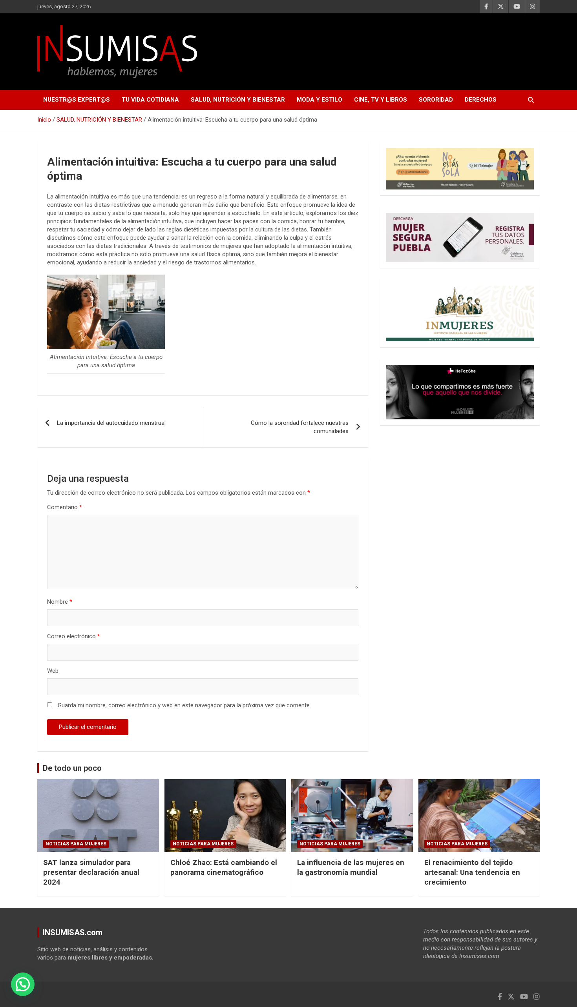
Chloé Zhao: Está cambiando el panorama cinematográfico (223, 867)
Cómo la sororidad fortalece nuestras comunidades (300, 427)
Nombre (59, 601)
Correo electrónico (73, 636)
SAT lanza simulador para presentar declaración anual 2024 (91, 872)
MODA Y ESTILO (319, 99)
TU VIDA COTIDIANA (150, 99)
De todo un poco (72, 768)
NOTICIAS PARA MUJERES (76, 844)
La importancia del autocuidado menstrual (111, 422)
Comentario (64, 507)
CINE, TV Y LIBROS (380, 99)
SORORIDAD (436, 99)
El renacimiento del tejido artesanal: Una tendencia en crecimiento (472, 872)
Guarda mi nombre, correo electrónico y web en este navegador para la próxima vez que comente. (184, 705)
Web (52, 670)
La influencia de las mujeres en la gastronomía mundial (350, 867)
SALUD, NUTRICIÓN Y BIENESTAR (238, 99)
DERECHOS (481, 99)
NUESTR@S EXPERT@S (76, 99)
